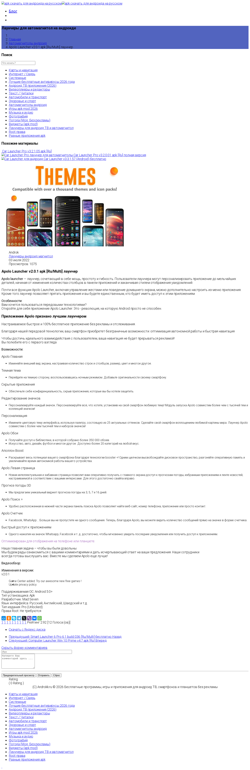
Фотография (18, 116)
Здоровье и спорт (22, 101)
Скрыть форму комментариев (24, 648)
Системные (17, 78)
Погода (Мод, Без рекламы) (29, 120)
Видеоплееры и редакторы (29, 89)
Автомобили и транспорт (28, 97)
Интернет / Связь (22, 74)
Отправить (44, 675)
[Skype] (14, 618)
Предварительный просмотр (18, 675)
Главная (15, 39)
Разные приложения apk (27, 136)
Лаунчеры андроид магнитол (31, 256)
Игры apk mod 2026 (23, 109)
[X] (24, 618)
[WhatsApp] (39, 618)
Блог (13, 11)
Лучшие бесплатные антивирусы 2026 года (42, 82)
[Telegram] (19, 618)
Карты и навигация (23, 70)
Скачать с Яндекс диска (27, 629)
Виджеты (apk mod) (23, 124)
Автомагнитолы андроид (28, 43)
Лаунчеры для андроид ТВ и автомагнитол (41, 128)
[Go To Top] (1, 767)
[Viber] (29, 618)
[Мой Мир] (3, 618)
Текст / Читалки (21, 93)
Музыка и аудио (21, 112)
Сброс (56, 675)
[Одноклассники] (9, 618)
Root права (17, 132)
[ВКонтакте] (34, 618)
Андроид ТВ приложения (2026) (32, 85)
